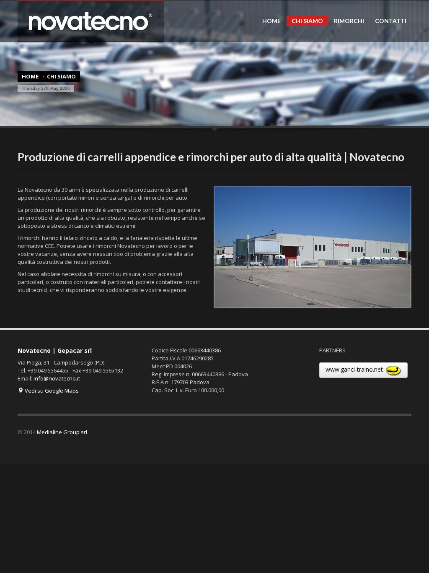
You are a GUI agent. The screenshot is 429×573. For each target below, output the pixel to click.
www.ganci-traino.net (355, 369)
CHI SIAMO (307, 20)
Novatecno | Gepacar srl (55, 350)
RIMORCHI (346, 21)
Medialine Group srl (62, 432)
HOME (271, 21)
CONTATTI (390, 21)
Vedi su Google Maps (51, 390)
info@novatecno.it (57, 378)
